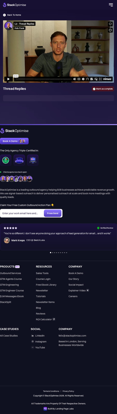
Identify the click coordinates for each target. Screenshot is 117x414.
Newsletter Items (45, 302)
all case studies (9, 335)
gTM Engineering (9, 284)
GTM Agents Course (11, 278)
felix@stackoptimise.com (72, 335)
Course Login (43, 278)
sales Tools (42, 273)
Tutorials (41, 296)
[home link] (14, 130)
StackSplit (5, 302)
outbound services (10, 273)
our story (74, 278)
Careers (73, 296)
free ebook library (46, 284)
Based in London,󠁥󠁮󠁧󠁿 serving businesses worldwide (72, 343)
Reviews (40, 313)
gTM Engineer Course (12, 290)
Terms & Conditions (51, 391)
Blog (38, 307)
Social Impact (76, 284)
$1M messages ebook (12, 296)
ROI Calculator (44, 319)
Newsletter (42, 290)
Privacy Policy (68, 391)
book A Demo (76, 273)
